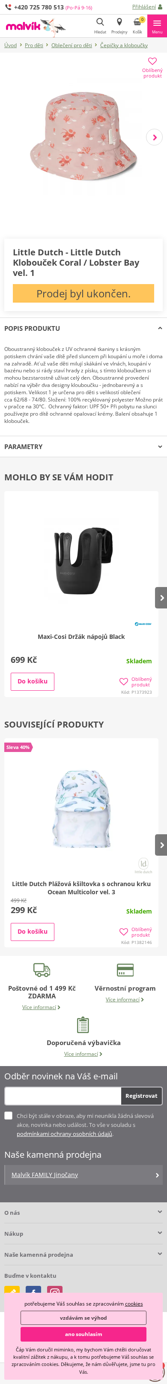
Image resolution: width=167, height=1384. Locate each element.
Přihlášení (144, 6)
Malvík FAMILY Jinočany (45, 1175)
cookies (134, 1303)
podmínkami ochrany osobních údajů (64, 1134)
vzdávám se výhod (83, 1317)
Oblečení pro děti (71, 45)
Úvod (10, 45)
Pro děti (34, 45)
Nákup (13, 1233)
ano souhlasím (83, 1334)
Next (154, 137)
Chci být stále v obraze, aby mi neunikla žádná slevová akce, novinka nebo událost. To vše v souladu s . (85, 1125)
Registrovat (141, 1095)
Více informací (39, 1007)
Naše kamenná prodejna (38, 1254)
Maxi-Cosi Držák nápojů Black (81, 636)
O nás (12, 1212)
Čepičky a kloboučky (124, 45)
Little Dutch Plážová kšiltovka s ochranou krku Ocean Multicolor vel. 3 (81, 888)
